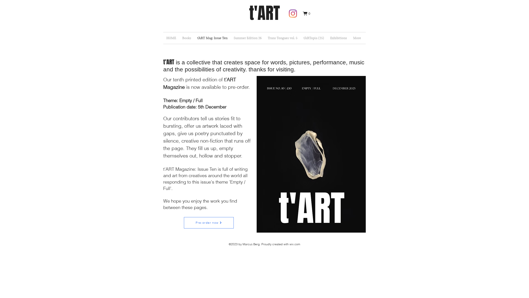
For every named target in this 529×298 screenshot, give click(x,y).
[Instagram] (293, 14)
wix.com (295, 244)
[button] (306, 13)
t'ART (264, 13)
